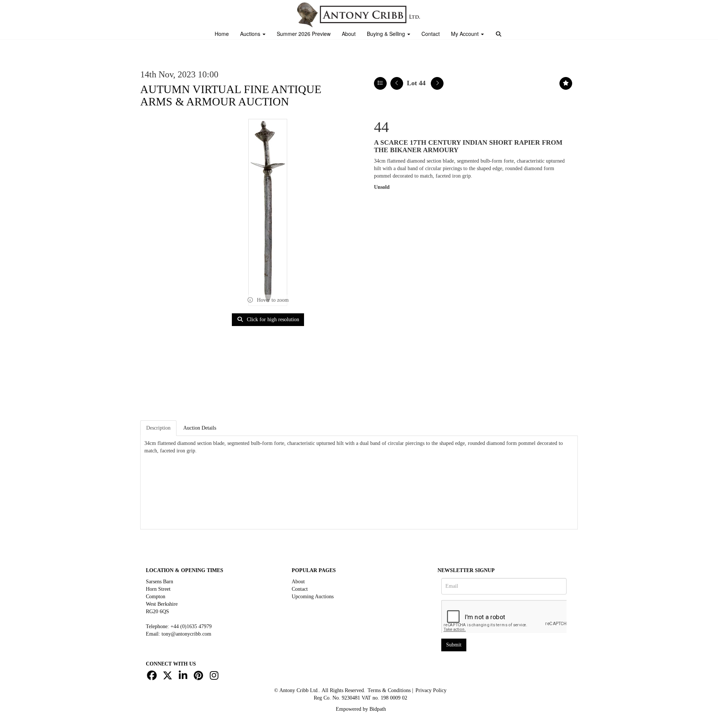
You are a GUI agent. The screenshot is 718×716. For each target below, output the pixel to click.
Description (158, 428)
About (349, 33)
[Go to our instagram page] (215, 677)
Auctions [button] (251, 33)
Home (222, 33)
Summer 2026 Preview (304, 33)
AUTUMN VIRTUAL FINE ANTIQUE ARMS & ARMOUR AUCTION (230, 95)
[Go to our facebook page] (153, 677)
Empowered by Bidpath (361, 709)
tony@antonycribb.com (186, 634)
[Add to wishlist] (565, 83)
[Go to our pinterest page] (200, 677)
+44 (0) (191, 626)
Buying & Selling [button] (386, 33)
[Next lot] (437, 83)
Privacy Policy (431, 690)
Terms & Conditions (389, 690)
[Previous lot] (396, 83)
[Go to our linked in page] (184, 677)
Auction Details (199, 428)
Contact (430, 33)
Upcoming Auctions (313, 596)
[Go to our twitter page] (169, 677)
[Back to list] (380, 83)
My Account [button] (465, 33)
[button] (499, 34)
